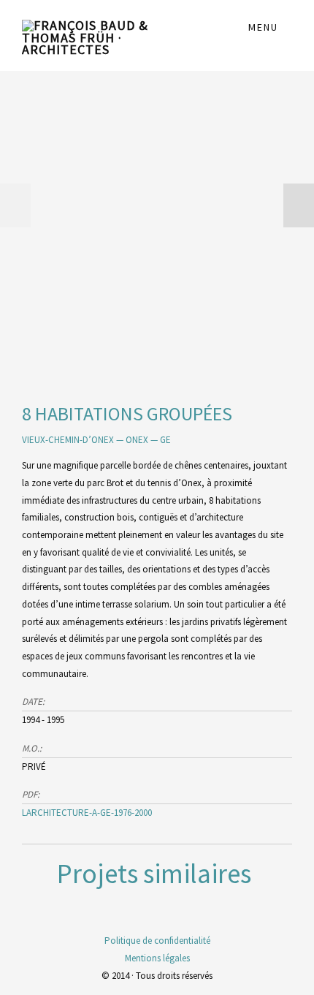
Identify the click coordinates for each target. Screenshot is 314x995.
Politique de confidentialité (157, 940)
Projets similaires (154, 873)
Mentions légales (157, 958)
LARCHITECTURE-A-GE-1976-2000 (87, 812)
